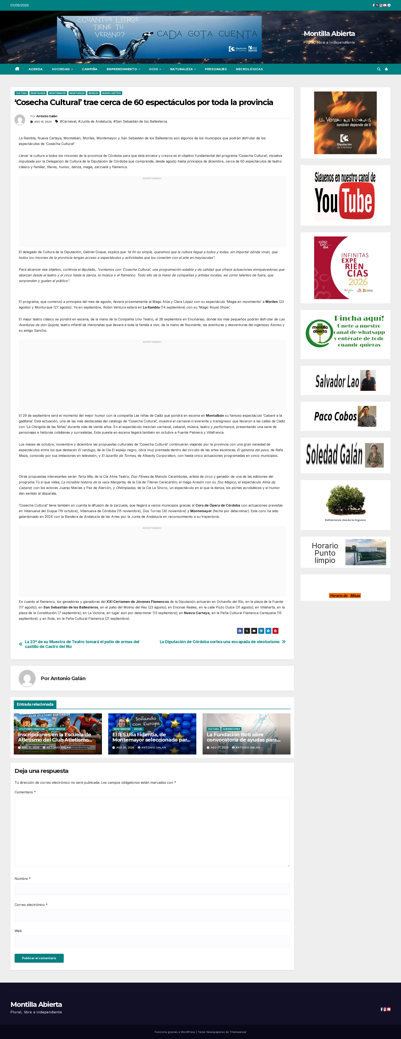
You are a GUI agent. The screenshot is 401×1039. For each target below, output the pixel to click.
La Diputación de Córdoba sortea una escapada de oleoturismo (220, 641)
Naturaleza (182, 69)
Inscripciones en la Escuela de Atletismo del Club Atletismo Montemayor (54, 740)
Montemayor (57, 93)
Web (18, 931)
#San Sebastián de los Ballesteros (140, 121)
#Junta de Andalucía (94, 121)
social (138, 729)
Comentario (25, 792)
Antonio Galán (46, 116)
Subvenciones (231, 729)
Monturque (77, 93)
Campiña (90, 69)
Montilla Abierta (329, 33)
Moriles (93, 93)
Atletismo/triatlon (32, 729)
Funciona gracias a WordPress (175, 1032)
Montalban (38, 93)
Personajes (216, 69)
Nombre (23, 878)
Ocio (154, 69)
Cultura (21, 93)
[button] (379, 69)
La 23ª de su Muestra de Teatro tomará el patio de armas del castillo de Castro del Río (82, 644)
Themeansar (238, 1032)
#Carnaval (68, 121)
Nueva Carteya (111, 93)
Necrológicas (249, 69)
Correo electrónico (31, 905)
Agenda (36, 69)
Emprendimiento (122, 69)
